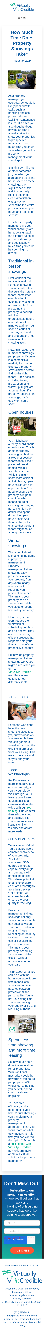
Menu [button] (23, 17)
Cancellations (20, 1322)
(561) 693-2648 (21, 1312)
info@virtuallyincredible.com (22, 1315)
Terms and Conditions (30, 1318)
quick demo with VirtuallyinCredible (19, 1145)
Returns (7, 1322)
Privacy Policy (10, 1318)
